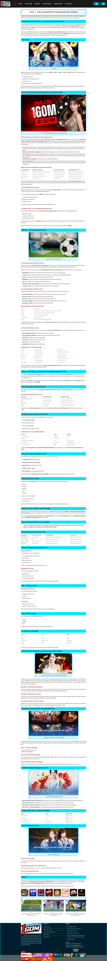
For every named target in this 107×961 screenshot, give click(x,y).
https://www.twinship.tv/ (27, 751)
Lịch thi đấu (68, 3)
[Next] (86, 909)
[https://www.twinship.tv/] (5, 3)
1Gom (14, 3)
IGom (22, 935)
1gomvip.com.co (38, 868)
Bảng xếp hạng (58, 3)
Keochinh (37, 3)
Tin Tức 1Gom (28, 3)
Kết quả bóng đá (47, 3)
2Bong (20, 3)
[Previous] (21, 909)
